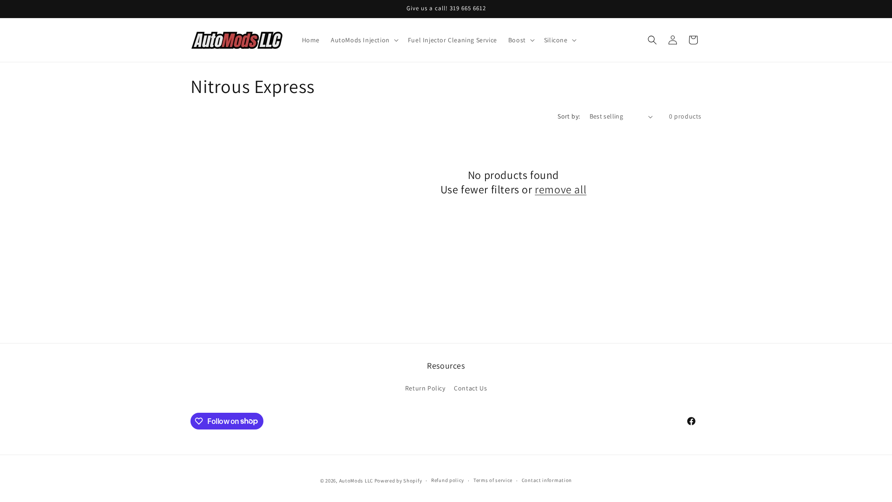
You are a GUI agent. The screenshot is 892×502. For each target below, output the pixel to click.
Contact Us (470, 388)
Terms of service (492, 480)
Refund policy (447, 480)
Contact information (547, 480)
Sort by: (569, 116)
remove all (560, 189)
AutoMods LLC (356, 480)
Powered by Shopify (398, 480)
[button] (363, 40)
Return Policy (425, 388)
